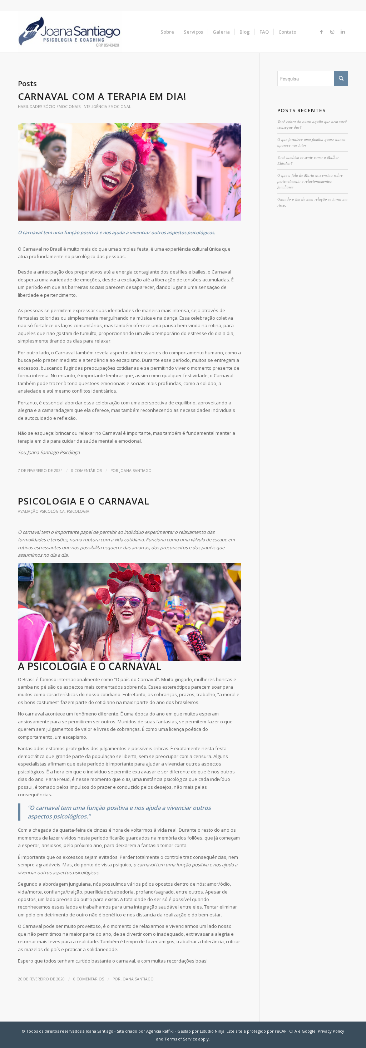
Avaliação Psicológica (41, 511)
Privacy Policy (331, 1031)
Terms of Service (180, 1039)
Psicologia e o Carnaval (83, 501)
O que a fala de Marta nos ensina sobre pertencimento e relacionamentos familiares (310, 181)
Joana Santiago (135, 470)
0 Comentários (86, 470)
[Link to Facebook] (321, 31)
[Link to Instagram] (332, 31)
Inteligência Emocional (107, 106)
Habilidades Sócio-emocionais (49, 106)
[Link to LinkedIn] (342, 31)
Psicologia (78, 511)
